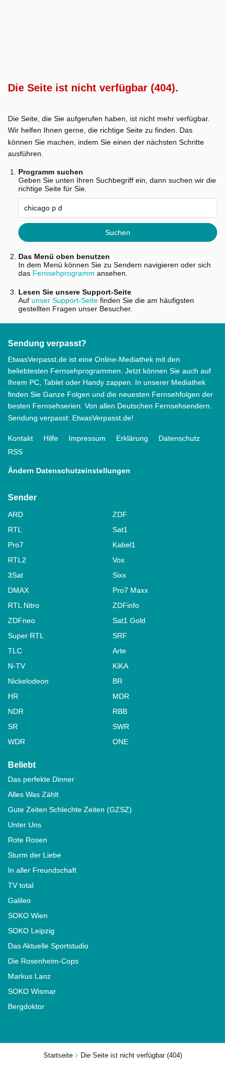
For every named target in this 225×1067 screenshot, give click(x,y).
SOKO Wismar (32, 991)
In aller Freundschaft (42, 870)
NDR (16, 711)
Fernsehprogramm (63, 273)
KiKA (120, 666)
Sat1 (120, 529)
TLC (15, 651)
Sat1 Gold (129, 620)
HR (13, 696)
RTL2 (17, 560)
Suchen (117, 232)
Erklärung (132, 438)
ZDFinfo (126, 605)
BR (117, 681)
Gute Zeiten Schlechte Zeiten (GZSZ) (70, 809)
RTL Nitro (23, 605)
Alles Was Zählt (33, 794)
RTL (15, 529)
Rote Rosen (27, 840)
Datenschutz (179, 438)
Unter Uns (24, 824)
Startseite (58, 1055)
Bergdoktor (26, 1006)
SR (13, 726)
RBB (120, 711)
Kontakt (20, 438)
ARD (15, 514)
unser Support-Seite (64, 300)
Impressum (87, 438)
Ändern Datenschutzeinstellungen (69, 470)
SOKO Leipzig (31, 931)
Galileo (19, 900)
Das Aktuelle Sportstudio (48, 946)
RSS (15, 452)
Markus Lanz (29, 976)
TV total (20, 885)
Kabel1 (124, 545)
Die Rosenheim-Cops (43, 961)
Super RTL (26, 635)
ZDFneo (21, 620)
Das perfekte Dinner (41, 779)
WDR (16, 741)
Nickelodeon (28, 681)
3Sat (15, 575)
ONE (120, 741)
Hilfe (50, 438)
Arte (119, 651)
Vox (119, 560)
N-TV (16, 666)
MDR (121, 696)
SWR (121, 726)
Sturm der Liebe (34, 855)
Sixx (119, 575)
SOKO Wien (28, 915)
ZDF (120, 514)
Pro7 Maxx (130, 590)
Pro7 (16, 545)
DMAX (18, 590)
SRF (120, 635)
